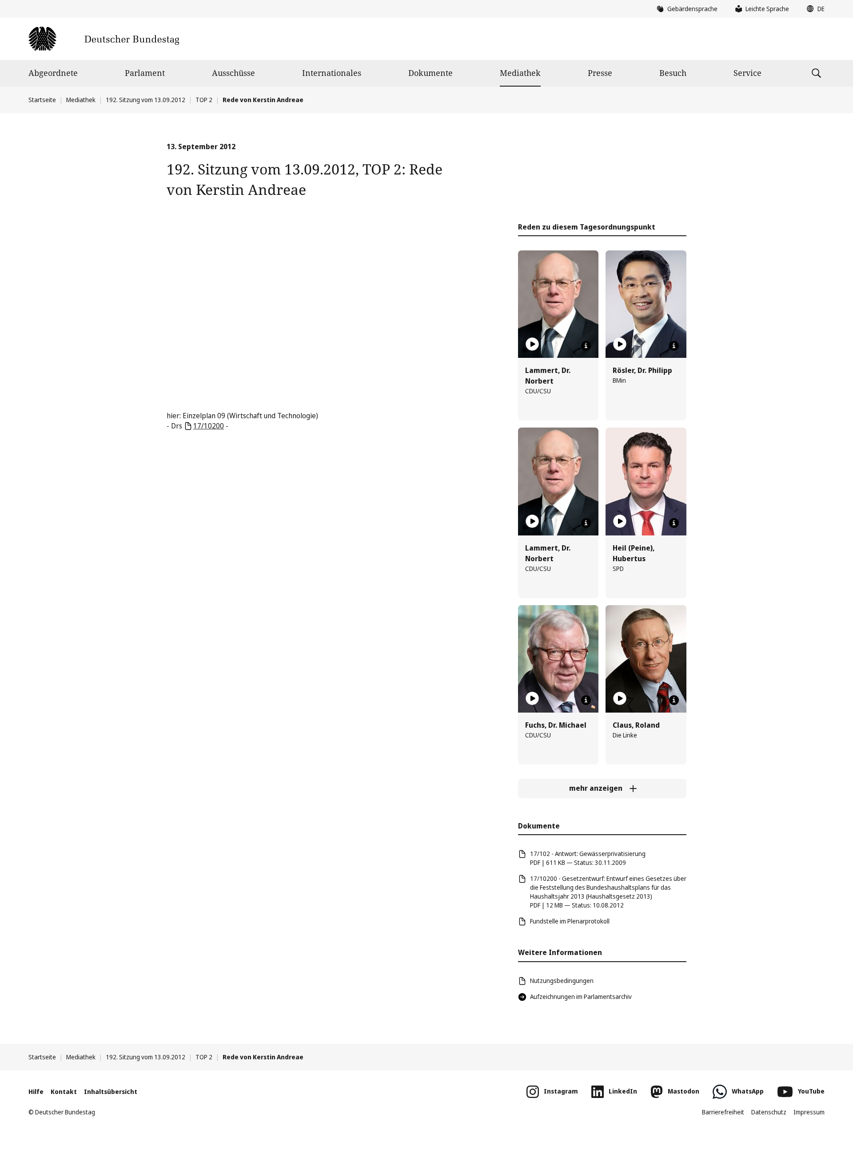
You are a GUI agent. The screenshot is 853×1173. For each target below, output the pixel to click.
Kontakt (64, 1091)
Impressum (809, 1112)
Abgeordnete (53, 72)
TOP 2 (203, 99)
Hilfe (36, 1091)
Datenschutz (768, 1112)
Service (747, 72)
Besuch (672, 72)
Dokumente (430, 72)
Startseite (42, 99)
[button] (813, 9)
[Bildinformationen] (586, 346)
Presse (600, 72)
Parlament (145, 72)
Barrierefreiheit (723, 1112)
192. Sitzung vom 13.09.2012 (145, 99)
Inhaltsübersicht (110, 1091)
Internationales (331, 72)
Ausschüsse (233, 72)
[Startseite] (103, 39)
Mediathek (520, 72)
